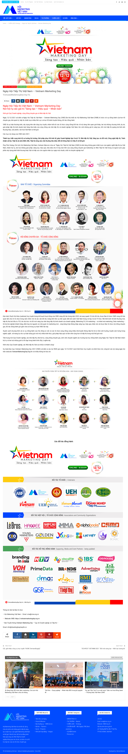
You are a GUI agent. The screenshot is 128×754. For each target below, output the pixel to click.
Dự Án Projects (29, 2)
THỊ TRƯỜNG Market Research (35, 87)
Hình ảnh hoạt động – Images (44, 732)
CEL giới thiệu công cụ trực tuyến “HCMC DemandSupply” (21, 648)
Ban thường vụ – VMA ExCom (44, 724)
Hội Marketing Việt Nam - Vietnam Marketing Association (19, 751)
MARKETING (27, 18)
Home (22, 2)
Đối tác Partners (38, 2)
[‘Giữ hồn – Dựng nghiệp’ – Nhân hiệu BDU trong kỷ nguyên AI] (64, 675)
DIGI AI (36, 18)
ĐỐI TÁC (18, 18)
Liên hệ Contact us (59, 2)
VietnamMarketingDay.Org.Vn (22, 352)
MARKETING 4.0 (71, 719)
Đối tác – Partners (41, 726)
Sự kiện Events (48, 2)
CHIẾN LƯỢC (56, 18)
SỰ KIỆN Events (71, 732)
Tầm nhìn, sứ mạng (41, 719)
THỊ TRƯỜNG (45, 18)
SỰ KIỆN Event (22, 87)
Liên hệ (99, 719)
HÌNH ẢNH (74, 18)
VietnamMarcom (120, 751)
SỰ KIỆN (65, 18)
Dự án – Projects (41, 729)
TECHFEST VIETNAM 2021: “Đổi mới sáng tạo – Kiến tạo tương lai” (103, 648)
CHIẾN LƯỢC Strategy (10, 87)
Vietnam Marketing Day (24, 623)
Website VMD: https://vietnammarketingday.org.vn (22, 619)
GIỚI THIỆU (9, 18)
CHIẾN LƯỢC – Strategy (74, 724)
